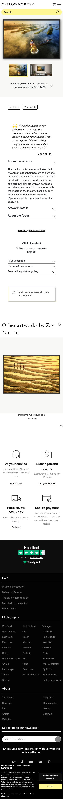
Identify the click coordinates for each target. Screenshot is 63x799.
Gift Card (7, 626)
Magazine (48, 698)
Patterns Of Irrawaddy (31, 415)
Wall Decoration (50, 664)
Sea (24, 659)
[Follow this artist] (59, 324)
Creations (27, 669)
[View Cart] (54, 4)
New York (47, 642)
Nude (25, 664)
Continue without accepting (50, 777)
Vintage (46, 626)
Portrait (26, 653)
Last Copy (7, 637)
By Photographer (51, 680)
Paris (45, 653)
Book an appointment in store (31, 231)
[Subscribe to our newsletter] (58, 739)
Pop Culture (48, 637)
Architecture (29, 626)
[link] (18, 4)
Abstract (27, 642)
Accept (50, 786)
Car (24, 632)
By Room (47, 669)
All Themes (48, 659)
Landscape (8, 669)
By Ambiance (49, 675)
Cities (5, 653)
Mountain (47, 632)
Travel (5, 675)
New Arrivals (9, 632)
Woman (26, 648)
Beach (25, 637)
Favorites (7, 642)
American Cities (30, 675)
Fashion (6, 648)
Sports (6, 680)
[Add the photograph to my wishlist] (61, 426)
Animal (5, 664)
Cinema (46, 648)
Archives (14, 107)
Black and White (11, 659)
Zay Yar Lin (30, 107)
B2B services (9, 609)
